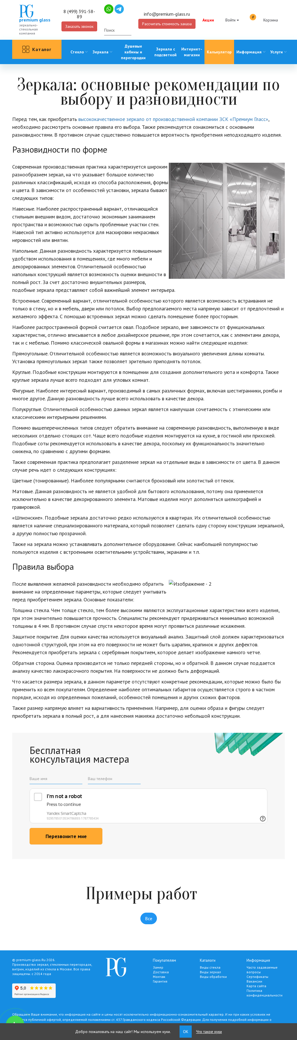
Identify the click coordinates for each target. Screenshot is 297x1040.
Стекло (77, 52)
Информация (249, 52)
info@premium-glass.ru (167, 14)
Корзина (265, 19)
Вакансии (254, 981)
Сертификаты (257, 976)
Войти (230, 20)
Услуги (276, 52)
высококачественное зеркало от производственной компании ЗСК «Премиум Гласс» (173, 119)
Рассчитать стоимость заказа (167, 23)
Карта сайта (256, 986)
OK (185, 1031)
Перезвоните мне (66, 836)
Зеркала (100, 52)
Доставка (161, 972)
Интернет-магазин (191, 51)
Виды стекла (210, 967)
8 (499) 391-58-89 (79, 14)
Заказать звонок (79, 26)
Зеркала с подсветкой (165, 51)
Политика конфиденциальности (264, 992)
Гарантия (160, 981)
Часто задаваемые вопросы (262, 969)
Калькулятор (219, 52)
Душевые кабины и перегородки (133, 52)
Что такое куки (209, 1031)
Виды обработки (213, 976)
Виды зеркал (210, 972)
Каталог (41, 49)
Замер (158, 967)
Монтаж (159, 976)
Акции (208, 20)
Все (148, 918)
